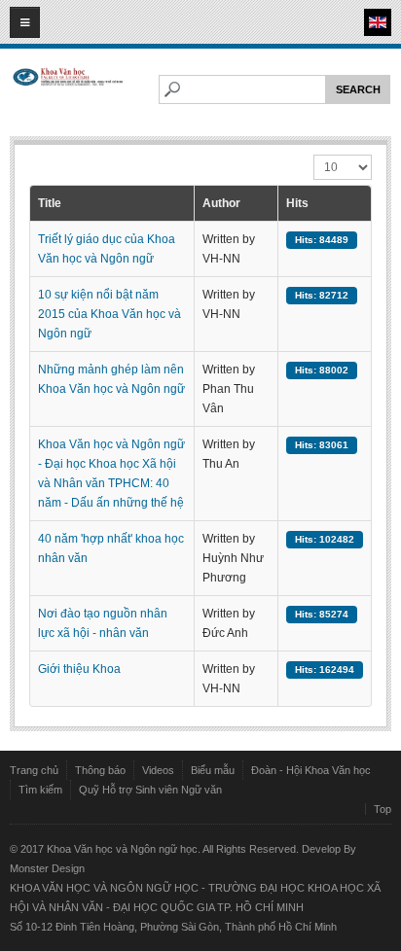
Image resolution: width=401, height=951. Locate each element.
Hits (297, 203)
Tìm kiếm (40, 789)
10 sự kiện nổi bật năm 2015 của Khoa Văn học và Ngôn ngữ (109, 314)
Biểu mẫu (213, 770)
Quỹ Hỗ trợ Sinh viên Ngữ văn (150, 789)
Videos (158, 770)
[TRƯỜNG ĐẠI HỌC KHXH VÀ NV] (68, 94)
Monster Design (47, 868)
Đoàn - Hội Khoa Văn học (311, 770)
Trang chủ (34, 770)
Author (221, 203)
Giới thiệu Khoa (79, 669)
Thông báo (100, 770)
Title (49, 203)
